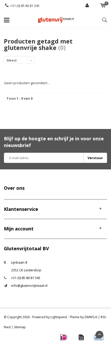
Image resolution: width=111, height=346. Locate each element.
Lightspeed (59, 317)
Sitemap (20, 327)
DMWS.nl (91, 317)
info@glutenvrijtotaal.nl (29, 285)
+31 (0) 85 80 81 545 (24, 5)
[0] (103, 5)
